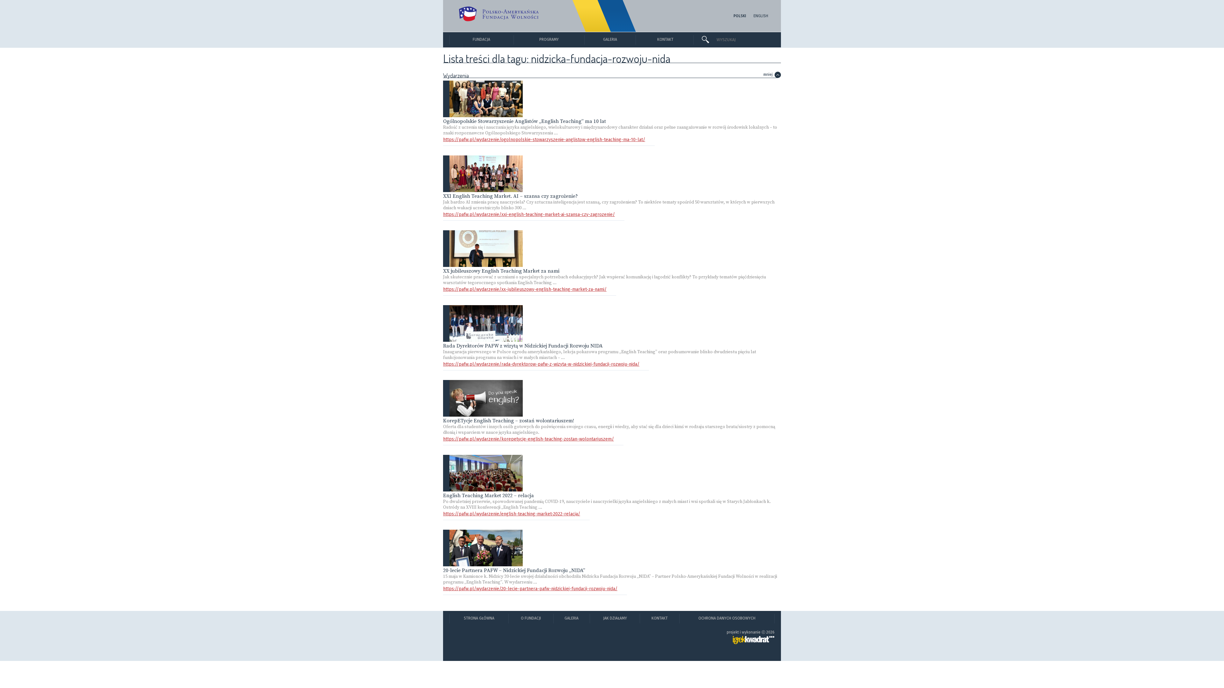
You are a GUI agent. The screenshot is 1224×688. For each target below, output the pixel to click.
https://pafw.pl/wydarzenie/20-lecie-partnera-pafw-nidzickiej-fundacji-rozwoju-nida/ (530, 588)
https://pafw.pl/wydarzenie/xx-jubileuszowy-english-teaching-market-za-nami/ (525, 289)
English (761, 16)
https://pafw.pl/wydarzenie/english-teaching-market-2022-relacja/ (511, 514)
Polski (739, 16)
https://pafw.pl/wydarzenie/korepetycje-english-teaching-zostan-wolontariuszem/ (528, 439)
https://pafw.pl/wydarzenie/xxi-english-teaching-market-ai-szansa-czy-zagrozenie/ (529, 214)
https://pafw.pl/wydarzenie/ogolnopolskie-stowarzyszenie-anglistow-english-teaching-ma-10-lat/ (544, 139)
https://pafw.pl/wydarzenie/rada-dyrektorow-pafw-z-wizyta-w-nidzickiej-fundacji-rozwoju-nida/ (541, 364)
